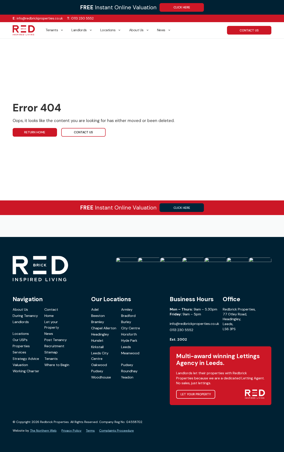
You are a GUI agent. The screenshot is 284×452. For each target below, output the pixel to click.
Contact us (249, 30)
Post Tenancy (55, 340)
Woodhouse (101, 377)
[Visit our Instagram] (262, 18)
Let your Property (51, 325)
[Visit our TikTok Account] (249, 18)
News (161, 30)
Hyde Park (129, 340)
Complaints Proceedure (116, 431)
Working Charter (26, 371)
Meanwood (130, 353)
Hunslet (97, 340)
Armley (126, 309)
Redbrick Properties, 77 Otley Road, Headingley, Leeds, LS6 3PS (239, 319)
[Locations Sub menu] (121, 30)
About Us (136, 30)
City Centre (130, 328)
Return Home (34, 132)
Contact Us (83, 132)
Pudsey (127, 365)
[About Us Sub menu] (149, 30)
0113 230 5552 (80, 18)
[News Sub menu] (171, 30)
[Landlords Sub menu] (92, 30)
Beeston (98, 315)
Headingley (100, 334)
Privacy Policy (71, 431)
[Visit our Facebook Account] (256, 18)
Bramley (97, 322)
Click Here (182, 7)
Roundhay (129, 371)
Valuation (20, 365)
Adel (95, 309)
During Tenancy (25, 315)
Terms (90, 431)
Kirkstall (97, 347)
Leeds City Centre (99, 356)
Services (19, 352)
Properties (21, 346)
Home (49, 315)
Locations (108, 30)
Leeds (126, 347)
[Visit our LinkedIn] (269, 18)
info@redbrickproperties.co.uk (38, 18)
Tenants (51, 30)
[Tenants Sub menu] (63, 30)
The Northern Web (43, 431)
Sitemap (51, 352)
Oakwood (99, 365)
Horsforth (129, 334)
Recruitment (54, 346)
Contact (51, 309)
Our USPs (20, 340)
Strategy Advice (26, 358)
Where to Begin (56, 365)
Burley (126, 322)
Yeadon (127, 377)
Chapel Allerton (103, 328)
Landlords (79, 30)
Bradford (128, 315)
